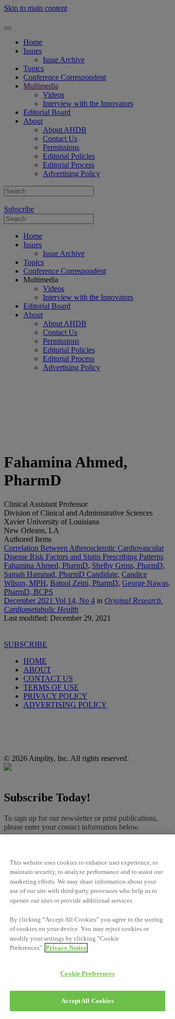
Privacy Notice (66, 947)
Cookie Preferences (87, 973)
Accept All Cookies (87, 1000)
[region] (87, 926)
